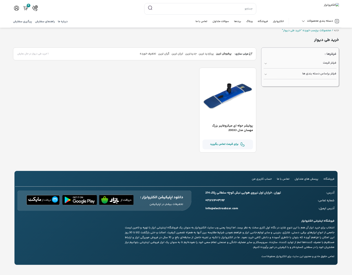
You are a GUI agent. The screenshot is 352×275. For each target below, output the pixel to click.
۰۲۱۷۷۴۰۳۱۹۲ (215, 200)
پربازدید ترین (206, 54)
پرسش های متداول (306, 179)
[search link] (150, 8)
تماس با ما (201, 21)
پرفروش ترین (224, 54)
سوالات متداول (220, 21)
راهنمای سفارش (45, 22)
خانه (336, 31)
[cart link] (25, 8)
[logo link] (300, 5)
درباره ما (63, 22)
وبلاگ (249, 21)
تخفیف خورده (148, 54)
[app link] (116, 201)
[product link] (227, 96)
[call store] (35, 8)
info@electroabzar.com (221, 208)
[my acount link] (16, 8)
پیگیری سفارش (22, 22)
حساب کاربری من (262, 179)
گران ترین (163, 54)
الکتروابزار (278, 21)
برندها (237, 21)
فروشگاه (263, 21)
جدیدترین (191, 54)
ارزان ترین (177, 54)
